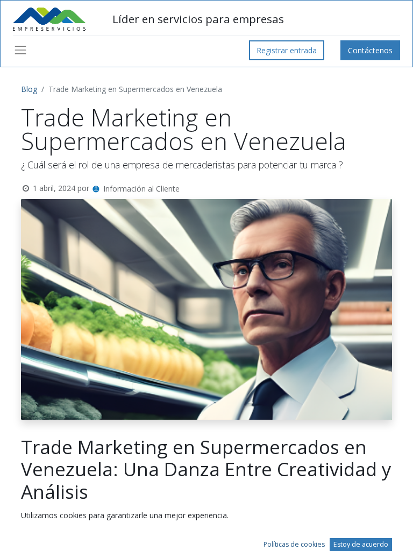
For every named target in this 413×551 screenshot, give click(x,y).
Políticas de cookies (294, 544)
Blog (29, 89)
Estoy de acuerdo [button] (360, 544)
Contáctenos (370, 50)
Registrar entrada (287, 50)
